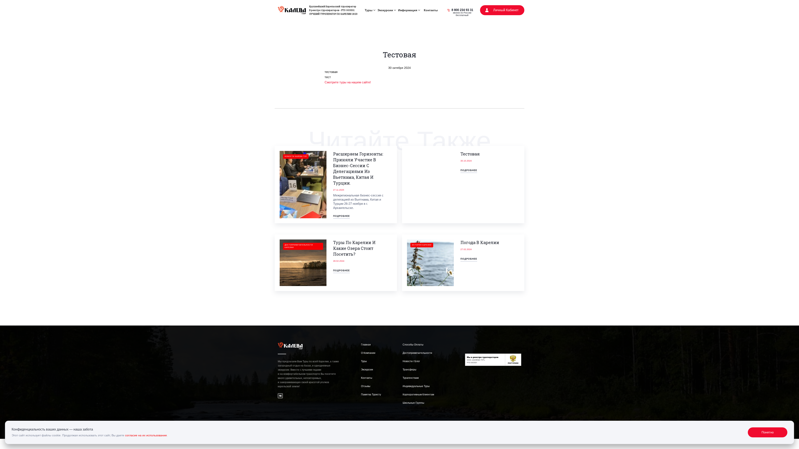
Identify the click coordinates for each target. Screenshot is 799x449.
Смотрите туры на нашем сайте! (348, 82)
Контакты (431, 10)
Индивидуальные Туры (416, 386)
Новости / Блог (411, 361)
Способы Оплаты (413, 344)
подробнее (341, 216)
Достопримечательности (417, 353)
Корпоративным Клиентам (418, 394)
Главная (366, 344)
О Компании (368, 353)
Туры (364, 361)
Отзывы (365, 386)
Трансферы (409, 369)
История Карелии (422, 245)
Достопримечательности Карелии (299, 246)
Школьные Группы (413, 402)
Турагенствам (411, 377)
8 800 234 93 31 (462, 10)
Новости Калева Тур (296, 156)
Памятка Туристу (371, 394)
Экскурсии (367, 369)
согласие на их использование (146, 435)
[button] (369, 10)
